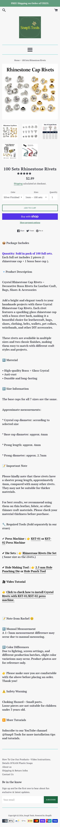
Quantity (53, 192)
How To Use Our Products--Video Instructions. (26, 759)
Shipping (18, 183)
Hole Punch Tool (35, 571)
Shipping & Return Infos (15, 770)
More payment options (30, 222)
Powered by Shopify (43, 815)
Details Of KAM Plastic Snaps (17, 763)
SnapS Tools (29, 815)
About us (7, 766)
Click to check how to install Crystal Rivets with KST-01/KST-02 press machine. (27, 596)
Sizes (36, 192)
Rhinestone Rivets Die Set (40, 553)
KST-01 (36, 538)
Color (13, 192)
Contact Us (8, 774)
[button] (24, 173)
